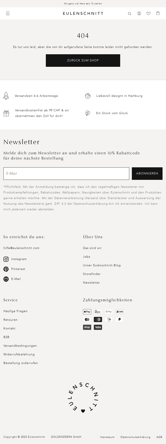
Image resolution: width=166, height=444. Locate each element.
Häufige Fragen (15, 311)
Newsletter (91, 282)
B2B (6, 337)
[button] (129, 13)
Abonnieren (147, 173)
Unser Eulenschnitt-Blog (102, 265)
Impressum (107, 437)
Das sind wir (92, 248)
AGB (159, 437)
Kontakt (9, 328)
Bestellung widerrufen (20, 363)
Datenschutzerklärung (135, 437)
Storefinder (92, 274)
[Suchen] (129, 13)
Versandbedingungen (20, 346)
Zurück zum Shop (83, 60)
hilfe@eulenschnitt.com (21, 248)
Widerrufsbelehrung (19, 354)
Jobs (86, 257)
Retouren (10, 320)
